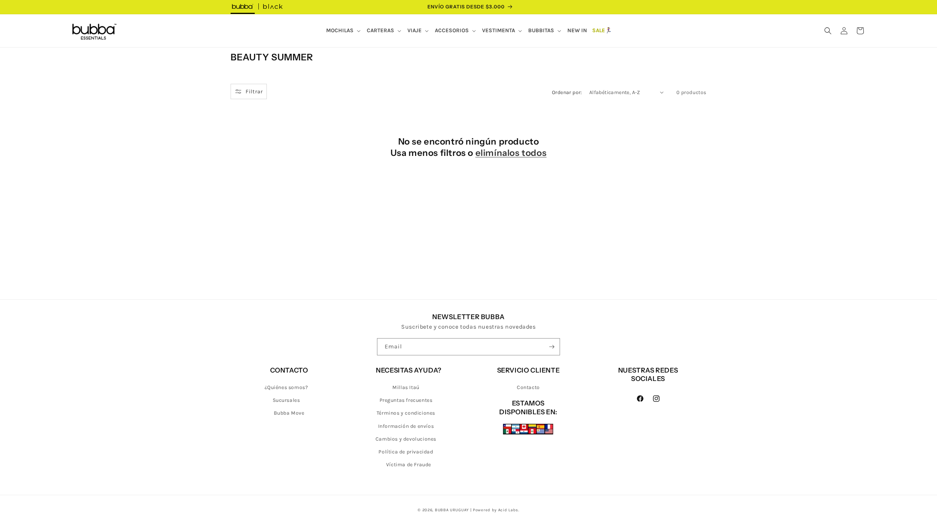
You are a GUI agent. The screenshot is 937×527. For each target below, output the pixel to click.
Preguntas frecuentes (406, 400)
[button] (343, 30)
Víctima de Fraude (408, 464)
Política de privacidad (405, 452)
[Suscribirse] (552, 346)
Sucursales (286, 400)
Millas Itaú (405, 387)
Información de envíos (406, 426)
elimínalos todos (511, 152)
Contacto (528, 387)
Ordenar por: (567, 92)
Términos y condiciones (406, 413)
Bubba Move (289, 413)
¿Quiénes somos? (286, 387)
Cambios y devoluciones (406, 439)
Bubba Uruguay (452, 510)
